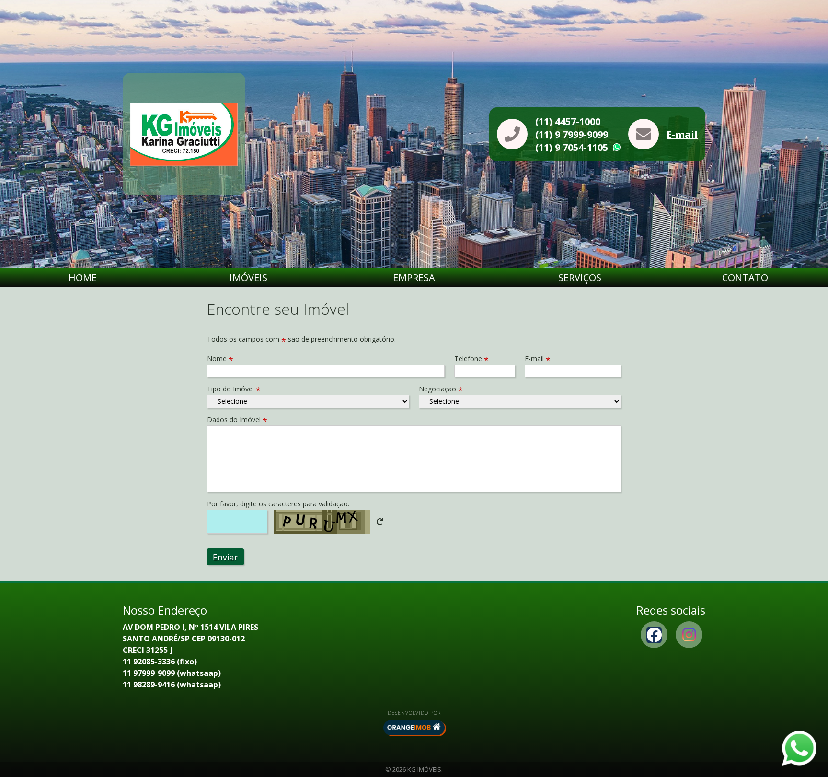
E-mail (682, 134)
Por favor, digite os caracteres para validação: (278, 503)
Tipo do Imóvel (234, 388)
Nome (220, 358)
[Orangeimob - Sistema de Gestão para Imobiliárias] (414, 727)
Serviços (579, 277)
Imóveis (248, 277)
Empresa (414, 277)
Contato (745, 277)
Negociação (441, 388)
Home (83, 277)
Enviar (225, 557)
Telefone (471, 358)
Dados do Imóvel (237, 419)
